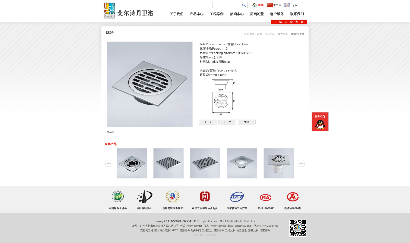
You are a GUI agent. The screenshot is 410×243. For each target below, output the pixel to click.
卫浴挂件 (185, 230)
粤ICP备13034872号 (231, 221)
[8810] (132, 177)
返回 (246, 122)
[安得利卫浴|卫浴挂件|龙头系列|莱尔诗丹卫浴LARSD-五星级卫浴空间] (129, 20)
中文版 (277, 5)
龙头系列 (195, 230)
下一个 (227, 122)
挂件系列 (283, 34)
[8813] (205, 177)
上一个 (208, 122)
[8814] (242, 177)
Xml (253, 221)
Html (246, 221)
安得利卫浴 (146, 230)
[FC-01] (279, 177)
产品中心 (270, 34)
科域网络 (211, 235)
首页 (261, 5)
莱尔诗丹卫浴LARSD (166, 230)
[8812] (168, 177)
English (294, 5)
